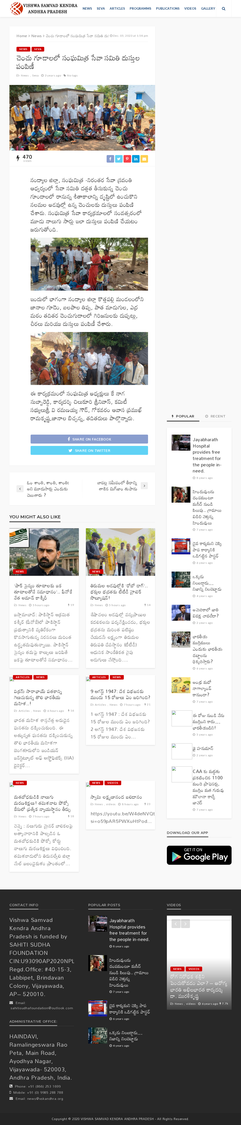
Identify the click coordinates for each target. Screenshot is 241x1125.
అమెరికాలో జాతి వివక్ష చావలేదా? (206, 613)
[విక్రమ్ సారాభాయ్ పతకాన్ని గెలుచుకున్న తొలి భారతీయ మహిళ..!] (11, 679)
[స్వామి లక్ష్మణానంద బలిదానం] (88, 784)
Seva (101, 8)
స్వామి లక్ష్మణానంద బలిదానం (116, 797)
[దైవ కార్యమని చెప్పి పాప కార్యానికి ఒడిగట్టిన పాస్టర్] (181, 546)
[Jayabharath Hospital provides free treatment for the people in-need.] (181, 443)
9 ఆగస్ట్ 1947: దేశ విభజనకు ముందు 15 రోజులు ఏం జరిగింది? (120, 694)
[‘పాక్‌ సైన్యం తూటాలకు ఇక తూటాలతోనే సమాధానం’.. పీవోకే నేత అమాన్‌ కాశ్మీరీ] (44, 552)
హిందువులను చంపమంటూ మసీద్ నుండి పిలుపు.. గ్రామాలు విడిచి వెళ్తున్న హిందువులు (207, 507)
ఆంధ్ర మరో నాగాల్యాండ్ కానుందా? (202, 688)
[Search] (224, 8)
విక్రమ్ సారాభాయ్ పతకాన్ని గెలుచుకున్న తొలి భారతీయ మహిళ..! (38, 697)
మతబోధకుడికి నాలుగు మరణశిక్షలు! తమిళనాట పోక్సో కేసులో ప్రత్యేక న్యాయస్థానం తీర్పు (42, 803)
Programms (140, 8)
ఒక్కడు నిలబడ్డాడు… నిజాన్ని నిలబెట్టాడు (207, 582)
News (87, 8)
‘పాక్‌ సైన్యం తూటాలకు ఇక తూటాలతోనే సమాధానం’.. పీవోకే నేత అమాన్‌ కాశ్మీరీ (43, 591)
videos (190, 8)
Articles (117, 8)
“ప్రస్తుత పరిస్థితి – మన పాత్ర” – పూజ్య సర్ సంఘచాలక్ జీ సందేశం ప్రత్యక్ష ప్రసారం (199, 989)
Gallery (208, 8)
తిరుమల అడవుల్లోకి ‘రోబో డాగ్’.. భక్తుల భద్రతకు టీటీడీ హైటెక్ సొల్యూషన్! (119, 591)
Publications (168, 8)
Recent (217, 416)
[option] (199, 963)
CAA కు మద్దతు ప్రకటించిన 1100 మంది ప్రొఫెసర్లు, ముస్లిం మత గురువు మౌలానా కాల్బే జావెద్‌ (208, 787)
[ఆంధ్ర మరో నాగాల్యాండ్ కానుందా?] (181, 685)
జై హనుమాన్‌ (203, 748)
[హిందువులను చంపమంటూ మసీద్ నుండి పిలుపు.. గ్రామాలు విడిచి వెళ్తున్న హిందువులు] (181, 495)
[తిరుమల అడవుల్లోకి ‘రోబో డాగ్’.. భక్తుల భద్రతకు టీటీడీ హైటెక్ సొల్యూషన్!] (120, 552)
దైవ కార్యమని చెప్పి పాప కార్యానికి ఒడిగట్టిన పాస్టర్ (207, 549)
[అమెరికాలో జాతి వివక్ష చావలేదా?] (181, 613)
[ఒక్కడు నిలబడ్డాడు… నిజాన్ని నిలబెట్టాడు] (181, 580)
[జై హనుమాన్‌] (182, 751)
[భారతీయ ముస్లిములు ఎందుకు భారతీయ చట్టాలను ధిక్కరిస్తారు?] (181, 640)
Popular (184, 416)
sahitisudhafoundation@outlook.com (42, 1008)
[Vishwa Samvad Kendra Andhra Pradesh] (43, 8)
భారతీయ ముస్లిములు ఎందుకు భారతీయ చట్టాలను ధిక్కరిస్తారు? (207, 649)
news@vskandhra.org (45, 1098)
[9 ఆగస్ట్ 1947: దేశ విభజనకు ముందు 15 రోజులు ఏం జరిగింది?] (88, 679)
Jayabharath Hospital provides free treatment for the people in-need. (207, 455)
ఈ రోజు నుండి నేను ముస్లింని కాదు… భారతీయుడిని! (208, 721)
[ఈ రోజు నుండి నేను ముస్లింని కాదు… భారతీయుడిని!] (182, 718)
